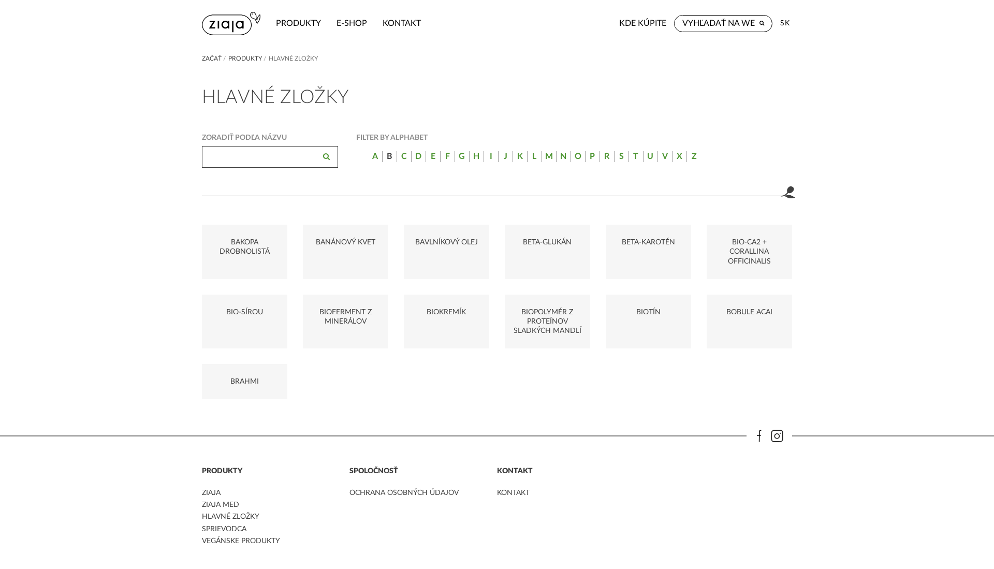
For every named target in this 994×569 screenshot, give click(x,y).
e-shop (352, 23)
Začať (212, 58)
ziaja (211, 493)
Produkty (298, 23)
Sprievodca (224, 529)
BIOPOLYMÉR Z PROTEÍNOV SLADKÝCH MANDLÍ (547, 321)
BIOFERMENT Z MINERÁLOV (345, 317)
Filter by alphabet (392, 137)
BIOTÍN (648, 312)
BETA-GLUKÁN (547, 242)
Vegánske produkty (241, 541)
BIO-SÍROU (244, 312)
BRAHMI (244, 381)
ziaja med (220, 504)
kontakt (402, 23)
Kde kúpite (642, 23)
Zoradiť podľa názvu (244, 137)
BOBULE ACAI (749, 312)
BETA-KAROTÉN (648, 242)
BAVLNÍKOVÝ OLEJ (446, 242)
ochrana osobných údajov (404, 493)
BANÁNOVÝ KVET (345, 242)
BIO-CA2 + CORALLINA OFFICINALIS (749, 252)
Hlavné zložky (230, 516)
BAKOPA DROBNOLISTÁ (245, 247)
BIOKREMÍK (446, 312)
